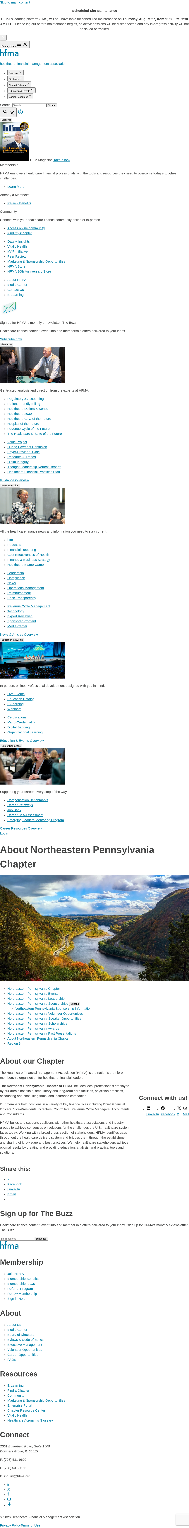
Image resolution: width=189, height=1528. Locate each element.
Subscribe (41, 1238)
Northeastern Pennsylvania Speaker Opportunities (44, 1018)
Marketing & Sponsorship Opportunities (36, 261)
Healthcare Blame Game (25, 565)
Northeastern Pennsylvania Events (32, 993)
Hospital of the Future (23, 424)
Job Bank (14, 810)
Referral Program (20, 1289)
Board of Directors (20, 1335)
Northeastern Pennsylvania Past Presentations (41, 1033)
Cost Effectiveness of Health (28, 555)
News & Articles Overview (19, 634)
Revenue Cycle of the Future (28, 429)
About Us (14, 1325)
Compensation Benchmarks (27, 800)
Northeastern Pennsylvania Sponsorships (38, 1003)
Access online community (26, 228)
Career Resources (18, 97)
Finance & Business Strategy (28, 560)
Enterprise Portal (19, 1405)
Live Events (16, 694)
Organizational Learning (25, 732)
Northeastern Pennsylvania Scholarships (37, 1023)
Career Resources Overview (21, 828)
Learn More (15, 186)
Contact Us (15, 290)
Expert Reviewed (19, 616)
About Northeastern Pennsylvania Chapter (38, 1038)
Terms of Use (30, 1525)
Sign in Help (16, 1299)
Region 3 (14, 1043)
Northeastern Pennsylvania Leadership (36, 998)
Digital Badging (18, 727)
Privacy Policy (10, 1525)
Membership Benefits (23, 1279)
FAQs (11, 1360)
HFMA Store (16, 266)
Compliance (16, 578)
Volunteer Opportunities (24, 1350)
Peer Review (16, 256)
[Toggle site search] (8, 112)
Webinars (14, 709)
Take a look (61, 160)
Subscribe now (11, 339)
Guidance (14, 79)
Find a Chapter (18, 1390)
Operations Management (25, 588)
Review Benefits (19, 203)
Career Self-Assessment (25, 815)
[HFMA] (9, 55)
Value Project (17, 442)
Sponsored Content (21, 621)
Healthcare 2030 (19, 414)
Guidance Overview (14, 480)
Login (4, 833)
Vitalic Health (17, 246)
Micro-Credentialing (21, 722)
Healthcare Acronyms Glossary (30, 1420)
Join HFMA (15, 1274)
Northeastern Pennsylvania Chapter (33, 988)
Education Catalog (21, 699)
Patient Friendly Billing (23, 404)
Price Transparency (21, 598)
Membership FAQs (21, 1284)
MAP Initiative (17, 251)
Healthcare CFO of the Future (29, 419)
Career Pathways (20, 805)
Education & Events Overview (22, 740)
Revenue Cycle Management (28, 606)
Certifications (17, 717)
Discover (13, 73)
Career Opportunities (22, 1355)
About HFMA (16, 280)
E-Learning (15, 295)
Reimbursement (19, 593)
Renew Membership (22, 1294)
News (11, 583)
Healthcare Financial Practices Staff (33, 472)
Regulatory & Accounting (25, 399)
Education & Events (19, 91)
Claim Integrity (18, 462)
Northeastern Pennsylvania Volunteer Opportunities (45, 1013)
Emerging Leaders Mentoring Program (35, 820)
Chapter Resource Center (26, 1410)
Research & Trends (21, 457)
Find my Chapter (19, 233)
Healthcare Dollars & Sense (27, 409)
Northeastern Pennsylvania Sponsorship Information (53, 1008)
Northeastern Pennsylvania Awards (33, 1028)
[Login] (20, 114)
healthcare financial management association (33, 64)
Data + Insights (18, 241)
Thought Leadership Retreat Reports (34, 467)
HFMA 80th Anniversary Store (29, 271)
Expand (75, 1003)
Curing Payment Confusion (27, 447)
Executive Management (24, 1345)
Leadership (15, 573)
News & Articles (17, 85)
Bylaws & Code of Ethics (25, 1340)
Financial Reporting (21, 550)
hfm (10, 540)
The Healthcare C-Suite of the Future (34, 434)
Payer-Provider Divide (23, 452)
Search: (6, 105)
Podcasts (14, 545)
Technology (15, 611)
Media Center (17, 285)
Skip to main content (15, 2)
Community (15, 1395)
